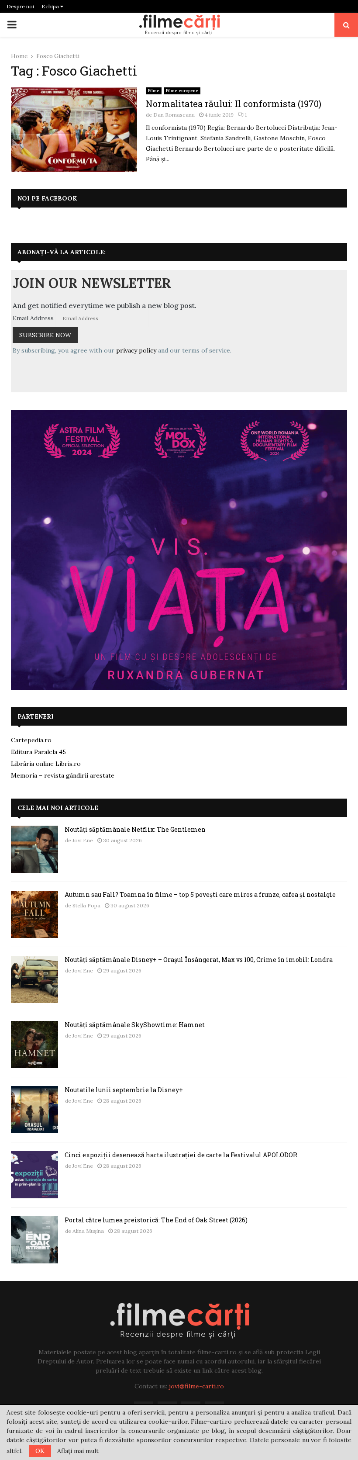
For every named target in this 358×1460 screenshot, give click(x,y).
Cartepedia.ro (31, 740)
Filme (153, 90)
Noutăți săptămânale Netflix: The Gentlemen (135, 829)
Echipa (50, 6)
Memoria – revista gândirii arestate (62, 775)
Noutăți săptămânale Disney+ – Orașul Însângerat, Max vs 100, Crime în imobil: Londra (199, 959)
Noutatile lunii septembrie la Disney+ (124, 1090)
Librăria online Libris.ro (46, 764)
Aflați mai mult (78, 1451)
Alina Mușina (88, 1231)
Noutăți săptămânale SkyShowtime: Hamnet (135, 1025)
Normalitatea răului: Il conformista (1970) (233, 103)
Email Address (33, 318)
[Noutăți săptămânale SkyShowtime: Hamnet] (34, 1044)
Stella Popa (86, 905)
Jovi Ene (82, 840)
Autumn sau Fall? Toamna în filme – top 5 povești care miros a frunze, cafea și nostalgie (200, 894)
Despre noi (20, 6)
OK (40, 1451)
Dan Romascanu (174, 114)
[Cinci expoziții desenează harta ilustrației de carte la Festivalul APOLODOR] (34, 1174)
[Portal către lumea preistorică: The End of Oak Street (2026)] (34, 1239)
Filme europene (182, 90)
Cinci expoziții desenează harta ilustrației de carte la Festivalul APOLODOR (181, 1155)
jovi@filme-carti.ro (196, 1386)
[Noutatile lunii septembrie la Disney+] (34, 1109)
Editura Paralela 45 (38, 752)
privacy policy (136, 350)
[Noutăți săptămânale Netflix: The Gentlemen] (34, 849)
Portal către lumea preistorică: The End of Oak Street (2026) (156, 1220)
